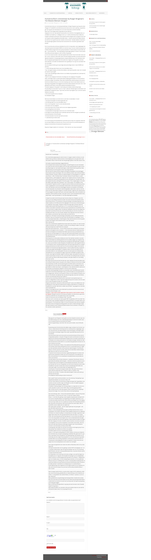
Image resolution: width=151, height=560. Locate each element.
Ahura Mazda (95, 120)
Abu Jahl (101, 119)
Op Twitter (90, 128)
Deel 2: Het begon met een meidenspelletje (97, 45)
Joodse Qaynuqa (91, 126)
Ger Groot (93, 125)
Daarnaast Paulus (95, 122)
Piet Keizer (98, 128)
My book (91, 91)
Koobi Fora (101, 126)
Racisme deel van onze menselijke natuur (55, 137)
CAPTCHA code (50, 543)
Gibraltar (97, 125)
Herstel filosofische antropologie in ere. (76, 137)
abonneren (101, 13)
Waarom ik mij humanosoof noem (96, 104)
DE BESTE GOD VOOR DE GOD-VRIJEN (96, 88)
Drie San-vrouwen (97, 123)
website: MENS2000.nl (96, 55)
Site (47, 528)
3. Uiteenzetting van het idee (94, 112)
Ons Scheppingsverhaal (93, 78)
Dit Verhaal (93, 123)
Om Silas (96, 127)
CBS (97, 121)
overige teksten (79, 13)
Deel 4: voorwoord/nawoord (94, 51)
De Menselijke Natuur (93, 34)
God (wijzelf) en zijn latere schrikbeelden (97, 81)
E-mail (48, 522)
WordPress (104, 557)
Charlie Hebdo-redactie (101, 121)
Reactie (48, 502)
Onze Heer (100, 127)
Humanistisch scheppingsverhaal (57, 13)
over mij (70, 13)
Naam (48, 516)
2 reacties (66, 22)
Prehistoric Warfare (97, 129)
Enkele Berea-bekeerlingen (99, 124)
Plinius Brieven (91, 129)
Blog (45, 13)
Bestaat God (94, 121)
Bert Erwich (52, 150)
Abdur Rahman (96, 119)
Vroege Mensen (97, 131)
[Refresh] (55, 535)
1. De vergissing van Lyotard (94, 106)
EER (104, 123)
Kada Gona (96, 126)
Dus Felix (102, 123)
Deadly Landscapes (101, 122)
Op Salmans (104, 127)
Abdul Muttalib (91, 119)
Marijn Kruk (93, 127)
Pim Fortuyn (102, 128)
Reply (46, 310)
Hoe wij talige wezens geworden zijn (96, 102)
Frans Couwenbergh (49, 22)
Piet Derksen (94, 128)
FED (104, 124)
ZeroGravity (94, 555)
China (90, 122)
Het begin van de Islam (93, 75)
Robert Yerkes (102, 129)
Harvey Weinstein (101, 125)
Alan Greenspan (100, 120)
